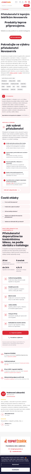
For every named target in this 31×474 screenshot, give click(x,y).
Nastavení (15, 464)
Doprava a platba (16, 333)
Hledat (27, 5)
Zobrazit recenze (11, 396)
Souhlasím (15, 470)
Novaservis (24, 86)
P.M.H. (18, 86)
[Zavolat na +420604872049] (20, 2)
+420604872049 (16, 451)
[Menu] (29, 2)
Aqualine (8, 86)
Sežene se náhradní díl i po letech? (14, 221)
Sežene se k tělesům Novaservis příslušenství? (13, 216)
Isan (14, 86)
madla (20, 73)
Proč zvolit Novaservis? (11, 202)
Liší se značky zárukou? (11, 211)
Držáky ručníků (12, 80)
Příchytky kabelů (5, 83)
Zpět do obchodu (15, 37)
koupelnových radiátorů (15, 372)
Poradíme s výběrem (16, 337)
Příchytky (8, 183)
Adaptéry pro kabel (14, 83)
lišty (13, 183)
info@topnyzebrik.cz (17, 449)
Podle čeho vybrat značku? (12, 207)
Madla (19, 80)
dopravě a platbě (12, 356)
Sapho (3, 86)
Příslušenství (4, 80)
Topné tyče (13, 89)
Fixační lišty (23, 83)
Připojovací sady (5, 89)
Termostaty (20, 89)
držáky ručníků (13, 73)
